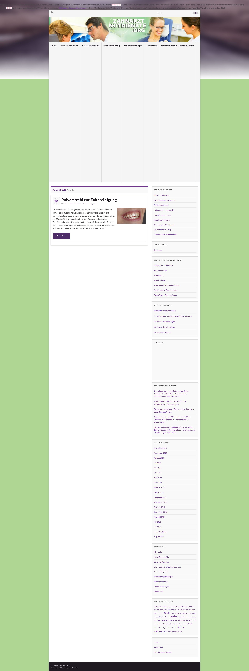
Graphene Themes (71, 668)
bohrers (183, 606)
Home (53, 45)
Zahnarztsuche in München (165, 311)
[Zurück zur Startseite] (124, 29)
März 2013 (158, 482)
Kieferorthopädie (90, 45)
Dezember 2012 (160, 497)
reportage (168, 620)
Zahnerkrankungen (133, 45)
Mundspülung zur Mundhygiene (166, 285)
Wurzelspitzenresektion (167, 628)
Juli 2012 (157, 522)
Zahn (179, 627)
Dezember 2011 (160, 532)
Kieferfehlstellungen (162, 332)
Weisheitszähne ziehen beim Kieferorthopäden (173, 316)
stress (192, 619)
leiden (174, 616)
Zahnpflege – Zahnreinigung (165, 295)
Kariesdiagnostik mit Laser (164, 225)
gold (166, 612)
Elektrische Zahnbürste (163, 265)
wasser (156, 628)
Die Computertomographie (164, 200)
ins (170, 613)
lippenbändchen (184, 617)
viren (189, 623)
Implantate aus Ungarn (163, 412)
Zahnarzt (160, 631)
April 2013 (158, 477)
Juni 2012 (157, 527)
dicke (164, 609)
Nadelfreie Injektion (162, 220)
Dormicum (158, 250)
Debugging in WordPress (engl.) (73, 8)
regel (163, 620)
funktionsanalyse (185, 609)
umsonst (174, 624)
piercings (193, 617)
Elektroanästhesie (161, 205)
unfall (179, 624)
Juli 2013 (157, 463)
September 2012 (160, 512)
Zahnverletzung (172, 404)
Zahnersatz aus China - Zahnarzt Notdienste (173, 409)
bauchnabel (163, 606)
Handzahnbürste (160, 270)
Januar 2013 (159, 492)
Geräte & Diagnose (89, 204)
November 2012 (160, 502)
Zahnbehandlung (111, 45)
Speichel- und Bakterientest (165, 234)
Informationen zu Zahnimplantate (177, 45)
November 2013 (160, 448)
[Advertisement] (99, 253)
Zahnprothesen (172, 631)
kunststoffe (157, 617)
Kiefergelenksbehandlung (164, 327)
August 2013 (159, 458)
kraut (194, 613)
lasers (167, 617)
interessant (175, 613)
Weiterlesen (61, 236)
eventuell (169, 609)
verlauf (184, 624)
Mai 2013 (157, 472)
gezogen (160, 613)
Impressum (158, 647)
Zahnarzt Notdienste (71, 204)
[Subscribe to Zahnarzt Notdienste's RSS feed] (52, 12)
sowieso (180, 620)
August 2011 (159, 537)
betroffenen (172, 606)
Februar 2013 (159, 487)
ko (180, 613)
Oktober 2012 (159, 507)
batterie (156, 606)
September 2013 (160, 453)
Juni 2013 (157, 468)
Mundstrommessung (162, 215)
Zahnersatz (151, 45)
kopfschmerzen (186, 613)
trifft (169, 624)
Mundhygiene (159, 280)
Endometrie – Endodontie (164, 210)
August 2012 (159, 517)
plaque (157, 619)
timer (155, 624)
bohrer (178, 606)
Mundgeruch (159, 275)
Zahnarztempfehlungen (163, 577)
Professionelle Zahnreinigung (166, 290)
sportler (185, 620)
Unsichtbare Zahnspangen (164, 321)
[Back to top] (243, 665)
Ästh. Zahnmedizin (69, 45)
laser (163, 617)
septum (174, 620)
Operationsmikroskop (162, 230)
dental (189, 606)
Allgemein (158, 552)
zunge (180, 631)
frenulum (176, 609)
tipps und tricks (163, 624)
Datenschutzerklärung (163, 652)
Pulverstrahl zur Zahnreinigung (89, 199)
